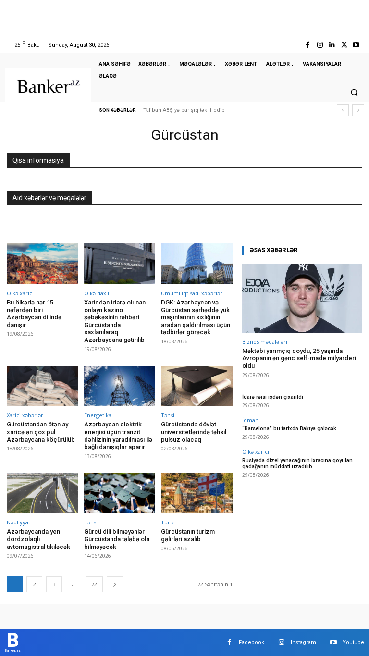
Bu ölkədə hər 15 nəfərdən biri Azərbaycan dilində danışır (34, 313)
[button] (354, 92)
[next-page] (115, 584)
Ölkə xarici (20, 293)
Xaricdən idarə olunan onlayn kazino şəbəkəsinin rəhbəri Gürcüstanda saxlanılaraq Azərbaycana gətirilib (115, 321)
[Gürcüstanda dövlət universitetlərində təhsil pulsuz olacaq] (197, 386)
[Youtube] (356, 45)
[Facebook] (308, 45)
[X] (344, 45)
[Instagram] (320, 45)
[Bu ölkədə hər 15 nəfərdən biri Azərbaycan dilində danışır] (42, 263)
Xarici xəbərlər (25, 415)
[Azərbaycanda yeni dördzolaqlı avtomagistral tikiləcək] (42, 493)
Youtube (353, 642)
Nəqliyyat (18, 522)
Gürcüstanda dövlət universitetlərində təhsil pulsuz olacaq (193, 432)
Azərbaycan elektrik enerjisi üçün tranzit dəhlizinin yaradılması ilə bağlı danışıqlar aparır (118, 435)
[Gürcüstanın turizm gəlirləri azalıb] (197, 493)
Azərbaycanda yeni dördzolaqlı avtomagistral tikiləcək (38, 539)
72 (94, 584)
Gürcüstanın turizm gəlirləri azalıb (188, 535)
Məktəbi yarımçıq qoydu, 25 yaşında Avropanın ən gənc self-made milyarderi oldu (299, 358)
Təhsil (168, 415)
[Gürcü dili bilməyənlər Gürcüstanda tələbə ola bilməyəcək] (120, 493)
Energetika (97, 415)
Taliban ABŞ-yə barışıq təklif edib (184, 110)
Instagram (303, 642)
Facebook (251, 642)
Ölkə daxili (97, 293)
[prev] (343, 110)
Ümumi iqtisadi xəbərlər (191, 293)
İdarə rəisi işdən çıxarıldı (272, 397)
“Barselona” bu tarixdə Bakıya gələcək (289, 428)
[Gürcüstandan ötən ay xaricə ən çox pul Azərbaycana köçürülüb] (42, 386)
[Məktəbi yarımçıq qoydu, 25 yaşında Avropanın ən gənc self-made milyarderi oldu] (302, 298)
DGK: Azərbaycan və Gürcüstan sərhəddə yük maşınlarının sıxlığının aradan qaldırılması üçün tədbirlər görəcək (195, 317)
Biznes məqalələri (264, 341)
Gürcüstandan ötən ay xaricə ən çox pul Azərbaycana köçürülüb (41, 432)
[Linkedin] (332, 45)
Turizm (170, 522)
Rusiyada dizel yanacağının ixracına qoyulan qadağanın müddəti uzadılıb (297, 463)
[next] (358, 110)
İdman (250, 420)
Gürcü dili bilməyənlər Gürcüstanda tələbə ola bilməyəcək (116, 539)
